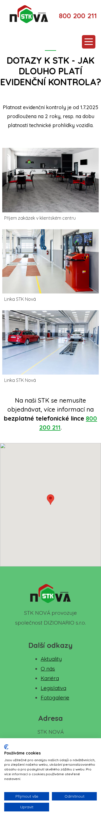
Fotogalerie (55, 697)
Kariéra (50, 678)
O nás (48, 668)
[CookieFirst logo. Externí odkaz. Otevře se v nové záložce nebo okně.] (6, 746)
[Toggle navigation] (88, 42)
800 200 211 (78, 16)
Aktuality (51, 658)
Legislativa (53, 688)
